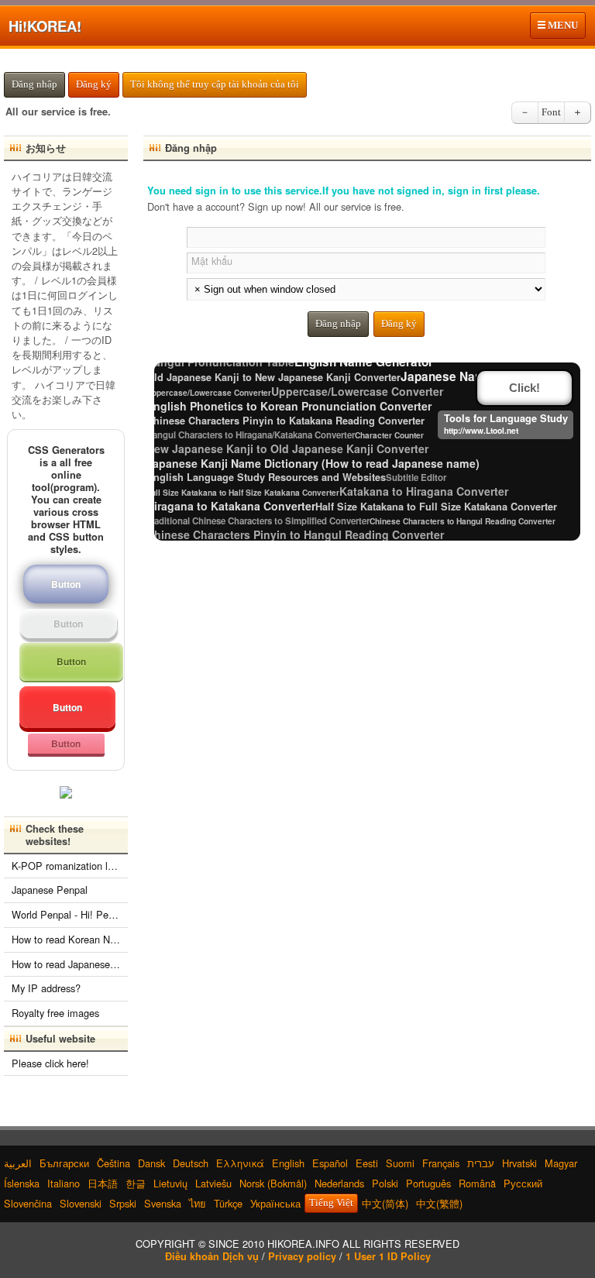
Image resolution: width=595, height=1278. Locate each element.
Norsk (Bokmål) (273, 1183)
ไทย (197, 1203)
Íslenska (22, 1183)
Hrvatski (519, 1163)
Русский (523, 1183)
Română (477, 1183)
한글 (136, 1183)
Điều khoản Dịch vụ (212, 1256)
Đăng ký (94, 84)
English (288, 1163)
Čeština (113, 1163)
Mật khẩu (211, 260)
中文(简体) (385, 1203)
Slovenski (80, 1203)
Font (551, 112)
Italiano (63, 1183)
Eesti (367, 1163)
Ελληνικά (240, 1163)
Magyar (561, 1163)
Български (64, 1163)
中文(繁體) (439, 1203)
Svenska (162, 1203)
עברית (480, 1163)
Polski (385, 1183)
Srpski (122, 1203)
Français (440, 1163)
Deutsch (190, 1163)
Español (330, 1163)
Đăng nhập (34, 84)
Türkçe (228, 1203)
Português (428, 1183)
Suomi (400, 1163)
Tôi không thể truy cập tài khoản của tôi (214, 84)
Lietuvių (170, 1183)
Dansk (151, 1163)
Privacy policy (302, 1256)
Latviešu (213, 1183)
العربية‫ (18, 1163)
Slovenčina (28, 1203)
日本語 (103, 1183)
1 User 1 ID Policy (388, 1256)
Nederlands (339, 1183)
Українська (275, 1203)
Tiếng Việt (331, 1202)
